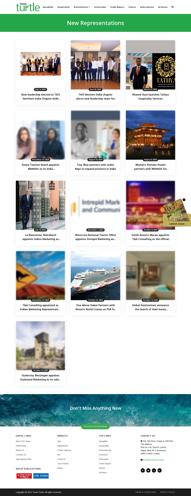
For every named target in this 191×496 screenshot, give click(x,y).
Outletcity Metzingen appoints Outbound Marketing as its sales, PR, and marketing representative (40, 378)
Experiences (62, 445)
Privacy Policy (167, 492)
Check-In (61, 459)
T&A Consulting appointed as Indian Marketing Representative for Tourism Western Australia (40, 307)
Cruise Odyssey (64, 450)
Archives (163, 7)
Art (58, 454)
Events (132, 7)
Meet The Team (23, 441)
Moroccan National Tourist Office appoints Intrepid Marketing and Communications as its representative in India (95, 237)
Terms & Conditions (145, 492)
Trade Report (117, 7)
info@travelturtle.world (153, 459)
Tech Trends (63, 463)
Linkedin (159, 470)
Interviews (100, 7)
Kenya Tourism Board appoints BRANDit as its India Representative (40, 167)
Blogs (60, 468)
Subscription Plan (23, 459)
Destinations (81, 7)
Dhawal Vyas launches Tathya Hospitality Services (150, 96)
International (105, 450)
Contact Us (21, 454)
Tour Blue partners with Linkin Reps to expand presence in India (95, 166)
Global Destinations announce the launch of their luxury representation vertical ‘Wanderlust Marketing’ (150, 307)
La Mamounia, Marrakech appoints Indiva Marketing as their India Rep (41, 237)
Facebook (143, 470)
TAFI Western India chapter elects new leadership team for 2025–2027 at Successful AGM (95, 97)
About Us (20, 450)
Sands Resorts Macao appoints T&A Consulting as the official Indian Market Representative (150, 237)
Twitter (148, 470)
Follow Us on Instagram (95, 426)
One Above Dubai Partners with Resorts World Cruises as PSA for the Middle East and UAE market (95, 307)
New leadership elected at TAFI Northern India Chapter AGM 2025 (40, 97)
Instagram (154, 470)
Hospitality (63, 7)
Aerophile (48, 7)
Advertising (21, 445)
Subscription (147, 7)
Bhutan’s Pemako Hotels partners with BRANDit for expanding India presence (150, 167)
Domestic (103, 454)
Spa (59, 441)
